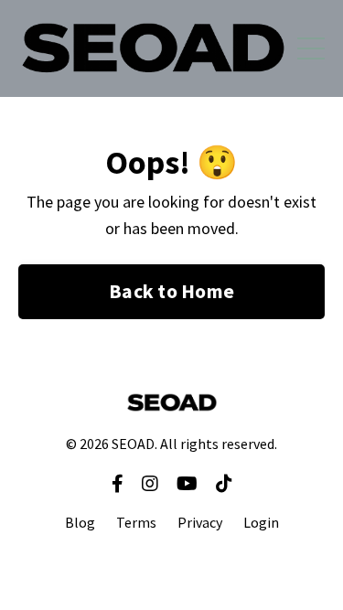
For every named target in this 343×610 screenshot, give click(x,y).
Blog (80, 522)
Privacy (199, 522)
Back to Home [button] (171, 291)
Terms (136, 522)
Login (261, 522)
